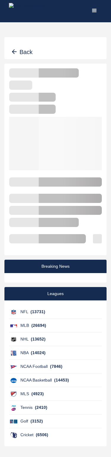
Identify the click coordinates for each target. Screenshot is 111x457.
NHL (33, 339)
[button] (94, 10)
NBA (33, 352)
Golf (31, 421)
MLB (33, 325)
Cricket (34, 434)
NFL (32, 311)
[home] (27, 10)
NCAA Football (41, 366)
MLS (32, 393)
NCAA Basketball (44, 380)
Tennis (33, 407)
